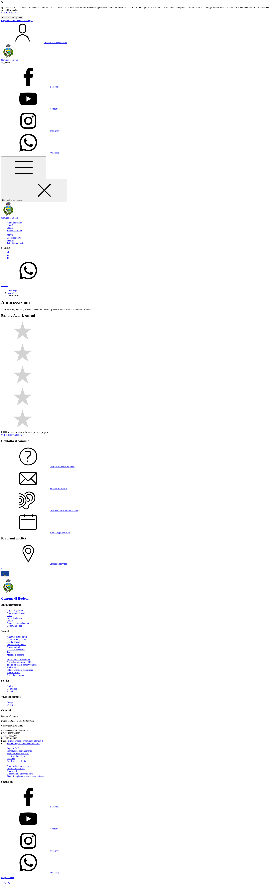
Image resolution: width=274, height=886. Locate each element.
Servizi (10, 293)
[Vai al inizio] (2, 569)
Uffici (9, 615)
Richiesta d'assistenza (16, 756)
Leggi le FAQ (13, 748)
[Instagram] (8, 258)
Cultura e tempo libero (17, 639)
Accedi (4, 285)
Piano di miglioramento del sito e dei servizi (26, 776)
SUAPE (10, 240)
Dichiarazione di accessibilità (20, 773)
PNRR (10, 235)
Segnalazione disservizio (18, 753)
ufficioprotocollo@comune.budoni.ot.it (25, 741)
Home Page (12, 290)
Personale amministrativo (18, 623)
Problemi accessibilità (16, 761)
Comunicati (12, 689)
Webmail (11, 758)
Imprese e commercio (16, 644)
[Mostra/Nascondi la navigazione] (23, 167)
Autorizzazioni (13, 672)
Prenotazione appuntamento (19, 751)
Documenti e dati (14, 626)
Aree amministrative (16, 613)
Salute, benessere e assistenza (20, 670)
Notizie (10, 686)
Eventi (10, 705)
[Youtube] (8, 256)
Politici (10, 620)
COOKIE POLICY (10, 12)
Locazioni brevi (14, 238)
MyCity (6, 882)
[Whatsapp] (28, 280)
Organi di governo (15, 610)
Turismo (10, 652)
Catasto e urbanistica (16, 649)
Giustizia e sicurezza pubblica (20, 662)
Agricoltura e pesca (15, 675)
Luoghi (10, 702)
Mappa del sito (7, 877)
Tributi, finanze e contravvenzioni (22, 665)
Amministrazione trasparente (20, 766)
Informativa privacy (16, 768)
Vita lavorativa (13, 642)
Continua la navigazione (12, 18)
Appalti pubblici (14, 647)
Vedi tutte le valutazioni (11, 435)
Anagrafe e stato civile (17, 637)
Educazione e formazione (18, 659)
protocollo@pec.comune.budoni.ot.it (23, 743)
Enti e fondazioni (14, 618)
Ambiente (11, 667)
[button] (14, 222)
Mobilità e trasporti (15, 655)
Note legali (12, 771)
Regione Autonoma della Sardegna (17, 20)
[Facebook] (8, 253)
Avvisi (10, 691)
